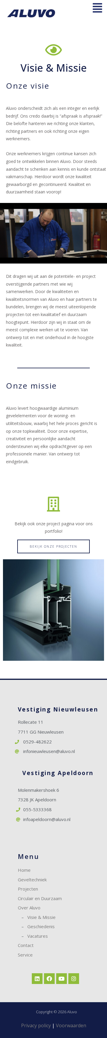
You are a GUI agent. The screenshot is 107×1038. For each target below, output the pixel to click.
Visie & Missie (41, 917)
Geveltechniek (32, 880)
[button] (53, 547)
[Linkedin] (37, 978)
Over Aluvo (29, 908)
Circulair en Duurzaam (40, 898)
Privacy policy (36, 1025)
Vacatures (37, 936)
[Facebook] (49, 978)
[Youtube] (61, 978)
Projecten (28, 889)
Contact (26, 945)
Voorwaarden (71, 1025)
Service (25, 955)
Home (24, 870)
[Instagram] (73, 978)
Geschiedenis (41, 926)
